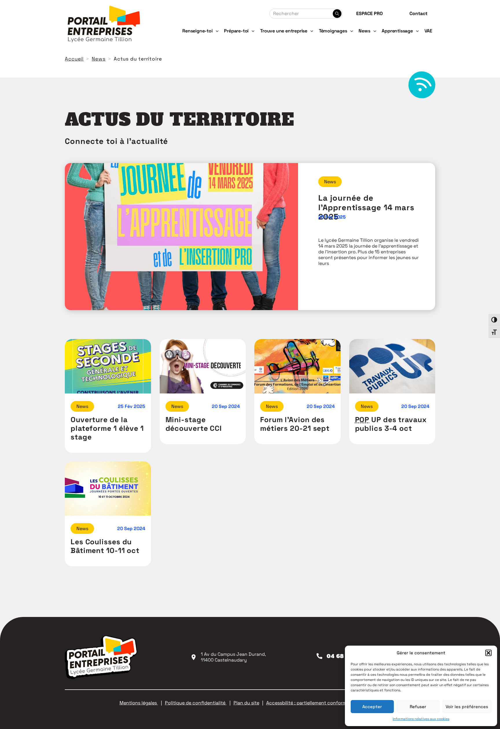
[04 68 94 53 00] (319, 656)
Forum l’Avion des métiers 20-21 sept (295, 424)
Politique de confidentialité (196, 703)
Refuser (418, 706)
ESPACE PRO (369, 13)
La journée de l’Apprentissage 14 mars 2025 (366, 207)
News (330, 182)
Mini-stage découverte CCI (194, 424)
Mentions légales (139, 703)
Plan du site (246, 703)
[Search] (337, 13)
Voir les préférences (467, 706)
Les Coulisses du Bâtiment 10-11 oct (105, 546)
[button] (488, 653)
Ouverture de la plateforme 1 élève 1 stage (107, 428)
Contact (418, 13)
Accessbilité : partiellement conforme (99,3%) (316, 703)
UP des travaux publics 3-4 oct (391, 424)
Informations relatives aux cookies (421, 719)
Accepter (372, 706)
